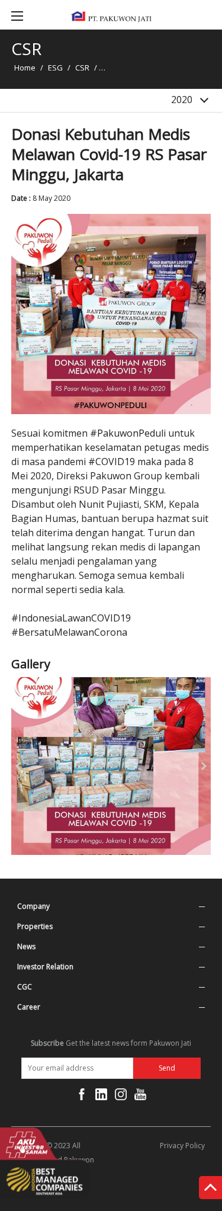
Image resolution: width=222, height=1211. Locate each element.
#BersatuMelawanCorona (69, 632)
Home (25, 67)
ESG (55, 67)
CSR (82, 67)
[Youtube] (140, 1096)
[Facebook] (82, 1096)
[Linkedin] (101, 1096)
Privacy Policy (182, 1145)
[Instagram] (121, 1096)
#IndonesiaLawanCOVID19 (71, 617)
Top (210, 1189)
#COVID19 (111, 461)
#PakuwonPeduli (128, 433)
